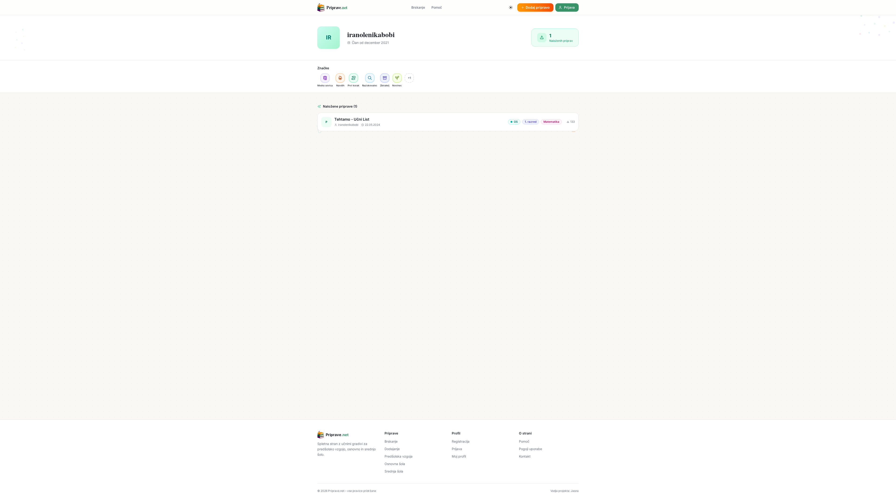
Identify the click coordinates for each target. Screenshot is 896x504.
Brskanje (418, 7)
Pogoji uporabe (530, 449)
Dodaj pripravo (538, 7)
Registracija (460, 441)
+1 (409, 78)
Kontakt (525, 456)
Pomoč (436, 7)
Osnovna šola (395, 464)
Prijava (457, 449)
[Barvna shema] (510, 7)
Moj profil (459, 456)
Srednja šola (394, 471)
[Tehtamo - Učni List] (448, 122)
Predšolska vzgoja (399, 456)
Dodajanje (392, 449)
